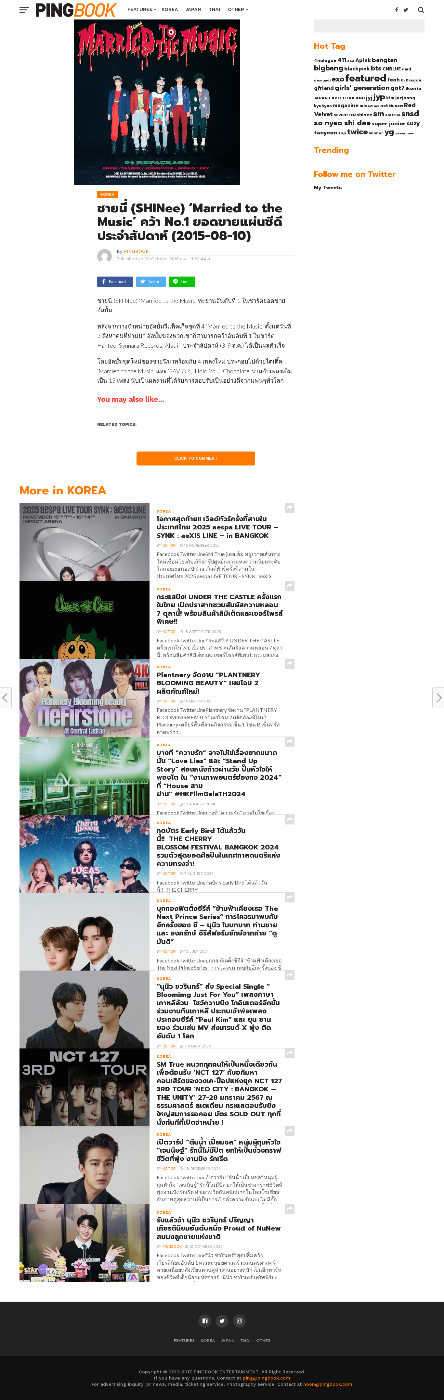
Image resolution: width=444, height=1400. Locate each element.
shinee (364, 115)
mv (376, 105)
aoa (350, 60)
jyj (369, 97)
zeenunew (404, 133)
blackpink (357, 68)
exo (338, 79)
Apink (363, 60)
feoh (393, 79)
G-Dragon (411, 80)
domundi (322, 80)
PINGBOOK (136, 251)
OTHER (236, 9)
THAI (214, 9)
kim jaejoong (400, 98)
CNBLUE (392, 69)
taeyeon (325, 133)
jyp (379, 97)
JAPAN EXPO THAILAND (339, 98)
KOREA (170, 9)
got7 (398, 88)
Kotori (169, 545)
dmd (406, 69)
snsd (410, 113)
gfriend (324, 88)
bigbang (328, 68)
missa (366, 106)
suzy (413, 123)
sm (378, 113)
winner (376, 133)
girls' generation (362, 88)
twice (357, 132)
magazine (346, 105)
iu (419, 88)
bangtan (384, 60)
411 (341, 60)
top (342, 133)
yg (389, 132)
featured (365, 78)
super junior (389, 124)
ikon (411, 88)
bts (376, 68)
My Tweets (328, 187)
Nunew (396, 106)
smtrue (392, 115)
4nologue (325, 60)
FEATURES (139, 9)
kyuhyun (323, 106)
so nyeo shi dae (342, 123)
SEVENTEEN (345, 115)
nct (384, 105)
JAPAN (193, 9)
